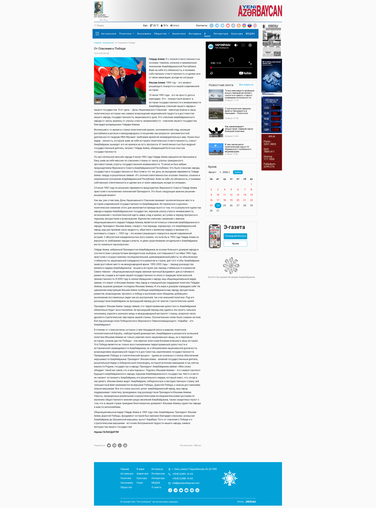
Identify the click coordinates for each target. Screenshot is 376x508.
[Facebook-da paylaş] (114, 445)
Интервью (195, 34)
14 (244, 194)
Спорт (140, 483)
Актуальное (108, 34)
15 (251, 194)
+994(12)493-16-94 (182, 474)
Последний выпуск (235, 236)
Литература (221, 34)
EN (255, 26)
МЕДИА (250, 34)
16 (211, 200)
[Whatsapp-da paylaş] (120, 445)
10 (218, 194)
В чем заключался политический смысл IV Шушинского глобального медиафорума (238, 148)
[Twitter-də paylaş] (109, 445)
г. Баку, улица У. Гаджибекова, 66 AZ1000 (194, 469)
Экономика (144, 34)
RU (250, 26)
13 (238, 194)
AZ (244, 26)
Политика (125, 34)
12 (231, 194)
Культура (237, 34)
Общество (161, 34)
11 (224, 194)
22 (251, 200)
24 (218, 205)
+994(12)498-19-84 (182, 478)
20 (238, 200)
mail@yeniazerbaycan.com (185, 483)
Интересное (158, 474)
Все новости (246, 85)
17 (218, 200)
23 (211, 205)
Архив (235, 243)
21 (244, 200)
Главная (124, 469)
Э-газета (156, 487)
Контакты (201, 25)
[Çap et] (125, 445)
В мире (207, 35)
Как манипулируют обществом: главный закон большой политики (239, 129)
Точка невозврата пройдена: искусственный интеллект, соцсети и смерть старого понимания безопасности (240, 94)
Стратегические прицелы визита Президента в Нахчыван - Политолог (238, 111)
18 (224, 200)
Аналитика (179, 34)
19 (231, 200)
